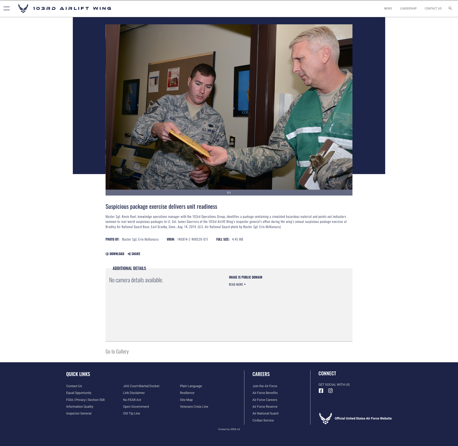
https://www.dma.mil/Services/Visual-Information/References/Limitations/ (271, 307)
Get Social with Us (334, 384)
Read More (236, 284)
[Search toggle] (450, 8)
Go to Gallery (117, 351)
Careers (261, 373)
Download (116, 253)
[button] (6, 8)
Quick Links (78, 373)
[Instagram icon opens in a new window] (330, 390)
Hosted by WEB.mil (229, 429)
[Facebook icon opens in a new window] (321, 390)
